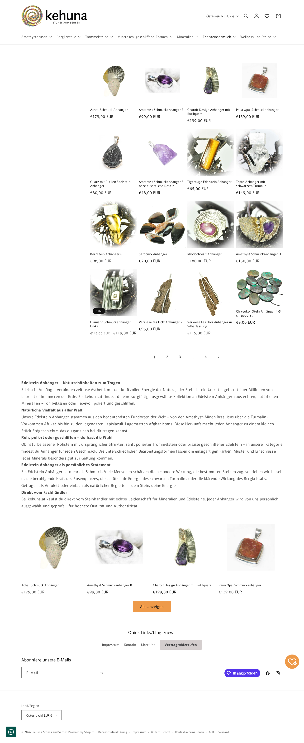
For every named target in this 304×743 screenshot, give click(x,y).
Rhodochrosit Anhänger (204, 254)
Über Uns (148, 644)
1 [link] (154, 357)
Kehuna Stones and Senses (50, 732)
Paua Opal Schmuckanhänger (257, 110)
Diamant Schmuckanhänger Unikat (110, 324)
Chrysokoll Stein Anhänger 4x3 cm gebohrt (258, 313)
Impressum (110, 644)
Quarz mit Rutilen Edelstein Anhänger (110, 184)
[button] (36, 37)
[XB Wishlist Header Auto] (267, 16)
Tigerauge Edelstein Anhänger (209, 182)
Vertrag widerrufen (181, 644)
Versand (223, 732)
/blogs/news (163, 632)
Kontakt (130, 644)
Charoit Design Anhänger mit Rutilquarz (208, 112)
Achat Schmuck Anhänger (109, 110)
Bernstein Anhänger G (106, 254)
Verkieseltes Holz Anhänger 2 (161, 322)
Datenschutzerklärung (112, 732)
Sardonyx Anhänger (153, 254)
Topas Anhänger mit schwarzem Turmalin (251, 184)
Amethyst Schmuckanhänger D (258, 254)
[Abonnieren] (101, 672)
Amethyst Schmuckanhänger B (161, 110)
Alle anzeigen (152, 606)
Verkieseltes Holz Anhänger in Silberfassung (209, 324)
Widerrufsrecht (161, 732)
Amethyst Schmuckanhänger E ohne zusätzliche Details (161, 184)
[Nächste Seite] (218, 357)
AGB (211, 732)
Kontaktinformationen (189, 732)
